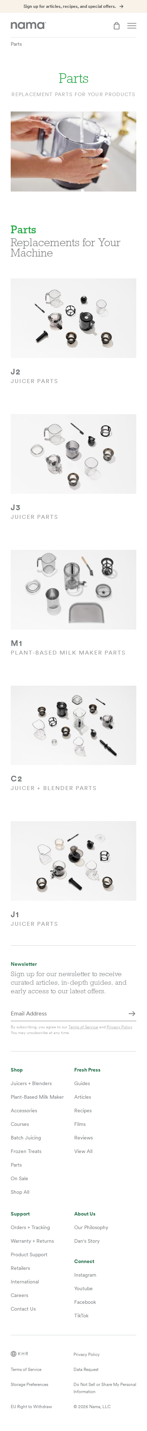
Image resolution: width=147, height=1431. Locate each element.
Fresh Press (87, 1070)
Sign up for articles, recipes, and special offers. (70, 6)
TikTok (81, 1315)
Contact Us (23, 1309)
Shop (17, 1070)
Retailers (20, 1268)
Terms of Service (83, 1026)
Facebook (85, 1302)
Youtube (83, 1288)
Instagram (85, 1275)
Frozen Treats (26, 1151)
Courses (20, 1124)
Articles (82, 1097)
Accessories (24, 1110)
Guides (82, 1083)
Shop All (20, 1192)
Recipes (83, 1110)
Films (80, 1124)
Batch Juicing (26, 1138)
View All (83, 1151)
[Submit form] (132, 1014)
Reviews (83, 1138)
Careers (19, 1295)
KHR (23, 1353)
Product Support (29, 1254)
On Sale (19, 1178)
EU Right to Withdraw (31, 1406)
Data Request (86, 1369)
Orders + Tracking (30, 1227)
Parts (16, 44)
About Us (85, 1214)
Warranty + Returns (32, 1241)
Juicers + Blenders (31, 1083)
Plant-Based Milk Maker (37, 1097)
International (25, 1282)
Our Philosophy (91, 1227)
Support (20, 1214)
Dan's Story (87, 1241)
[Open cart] (117, 26)
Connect (84, 1261)
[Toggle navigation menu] (131, 26)
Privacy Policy (119, 1026)
